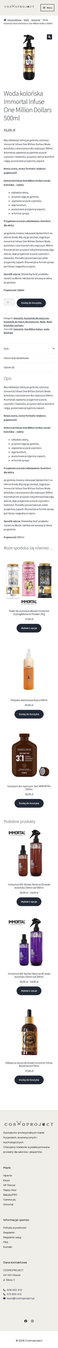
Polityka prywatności (14, 1227)
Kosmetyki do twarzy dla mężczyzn (21, 321)
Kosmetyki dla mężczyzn (36, 318)
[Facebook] (26, 1321)
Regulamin (9, 1232)
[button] (49, 36)
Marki (26, 19)
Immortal (35, 19)
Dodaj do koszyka (31, 302)
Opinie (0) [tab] (9, 367)
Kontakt (7, 1247)
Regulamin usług (12, 1237)
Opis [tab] (6, 348)
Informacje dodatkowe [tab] (16, 358)
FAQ (5, 1242)
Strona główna (14, 19)
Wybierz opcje (29, 628)
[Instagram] (32, 1321)
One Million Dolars (33, 329)
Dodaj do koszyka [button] (29, 714)
